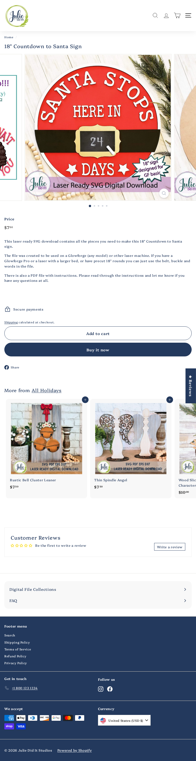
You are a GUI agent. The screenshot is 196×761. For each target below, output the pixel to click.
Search (9, 635)
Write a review (169, 546)
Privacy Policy (15, 663)
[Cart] (177, 15)
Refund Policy (15, 656)
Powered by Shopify (74, 750)
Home (9, 37)
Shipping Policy (17, 642)
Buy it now (98, 349)
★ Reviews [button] (190, 386)
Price (9, 218)
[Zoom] (164, 193)
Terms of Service (17, 649)
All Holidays (47, 390)
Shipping (11, 322)
